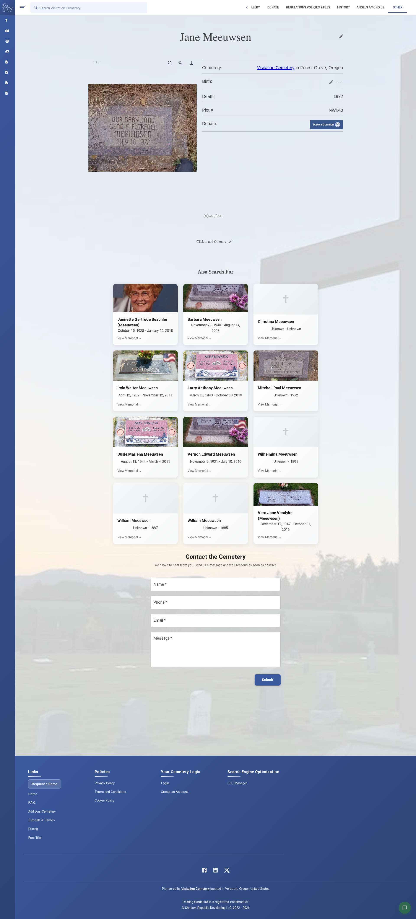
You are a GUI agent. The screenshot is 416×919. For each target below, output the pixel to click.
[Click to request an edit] (341, 36)
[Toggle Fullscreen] (169, 63)
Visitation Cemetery (275, 67)
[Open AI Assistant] (405, 908)
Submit (267, 680)
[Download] (191, 63)
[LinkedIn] (216, 871)
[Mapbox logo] (213, 215)
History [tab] (343, 7)
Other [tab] (398, 7)
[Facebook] (204, 871)
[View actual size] (180, 63)
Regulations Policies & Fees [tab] (308, 7)
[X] (227, 871)
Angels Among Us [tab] (370, 7)
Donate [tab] (273, 7)
